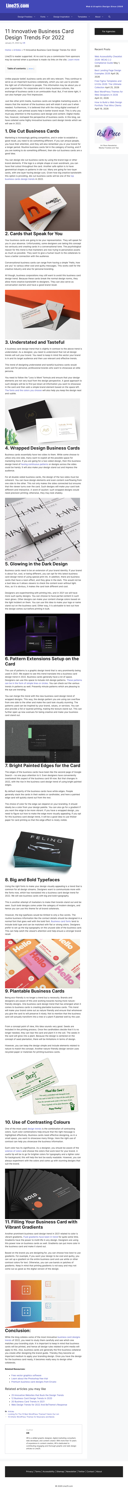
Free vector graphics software (26, 1375)
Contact (90, 1471)
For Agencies (108, 31)
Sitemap (60, 1471)
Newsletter (71, 1471)
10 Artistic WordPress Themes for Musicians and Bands (31, 1417)
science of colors (13, 1151)
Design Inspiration (62, 17)
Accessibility (48, 1471)
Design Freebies (25, 17)
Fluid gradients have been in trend (40, 1237)
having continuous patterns (34, 464)
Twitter (81, 1471)
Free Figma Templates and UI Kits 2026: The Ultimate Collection (108, 84)
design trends (34, 1128)
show (31, 69)
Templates (82, 17)
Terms (38, 1471)
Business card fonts (61, 921)
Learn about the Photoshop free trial (29, 1378)
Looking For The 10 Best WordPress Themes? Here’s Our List (33, 1414)
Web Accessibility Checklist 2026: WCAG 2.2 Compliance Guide (108, 59)
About (97, 17)
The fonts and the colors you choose (23, 390)
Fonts (42, 17)
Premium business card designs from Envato (33, 1382)
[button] (109, 17)
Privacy (29, 1471)
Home (8, 50)
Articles (17, 50)
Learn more (73, 59)
